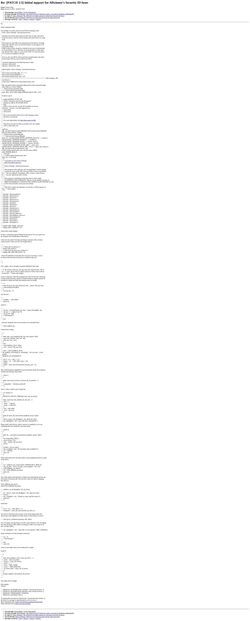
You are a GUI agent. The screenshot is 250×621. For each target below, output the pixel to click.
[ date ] (20, 19)
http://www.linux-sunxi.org (13, 162)
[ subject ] (32, 19)
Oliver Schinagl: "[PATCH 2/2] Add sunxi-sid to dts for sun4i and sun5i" (37, 17)
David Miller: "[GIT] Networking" (25, 12)
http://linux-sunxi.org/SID (28, 120)
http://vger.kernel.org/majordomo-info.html (29, 602)
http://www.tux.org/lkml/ (23, 603)
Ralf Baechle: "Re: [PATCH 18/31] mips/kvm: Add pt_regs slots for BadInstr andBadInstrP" (45, 14)
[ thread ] (26, 19)
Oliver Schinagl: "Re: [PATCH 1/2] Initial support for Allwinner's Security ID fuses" (38, 16)
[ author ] (38, 19)
